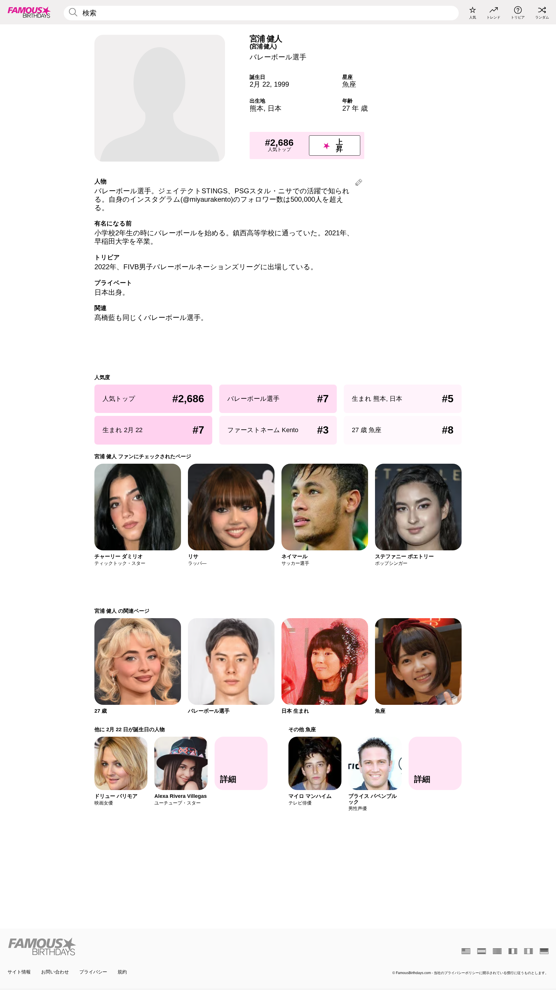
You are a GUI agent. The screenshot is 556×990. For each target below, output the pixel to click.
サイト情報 (19, 971)
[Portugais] (497, 951)
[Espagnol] (481, 951)
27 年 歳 (355, 108)
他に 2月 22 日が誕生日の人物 (129, 729)
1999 (281, 84)
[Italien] (528, 951)
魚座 (349, 84)
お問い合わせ (55, 971)
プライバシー (93, 971)
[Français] (513, 951)
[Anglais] (466, 951)
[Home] (141, 946)
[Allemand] (544, 951)
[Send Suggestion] (358, 183)
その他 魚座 (302, 729)
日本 (274, 108)
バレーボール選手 (278, 57)
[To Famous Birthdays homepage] (29, 12)
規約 (122, 971)
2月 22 (260, 84)
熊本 (257, 108)
